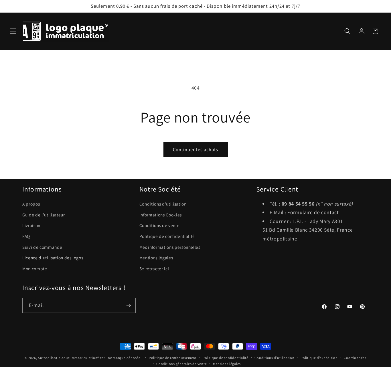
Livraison (31, 225)
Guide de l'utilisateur (43, 215)
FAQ (26, 236)
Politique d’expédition (319, 358)
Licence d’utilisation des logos (52, 258)
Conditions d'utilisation (163, 204)
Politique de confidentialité (167, 236)
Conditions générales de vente (181, 364)
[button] (13, 31)
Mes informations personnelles (169, 247)
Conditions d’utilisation (274, 358)
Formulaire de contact (313, 212)
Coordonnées (355, 358)
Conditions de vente (159, 225)
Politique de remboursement (173, 358)
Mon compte (34, 268)
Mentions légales (156, 258)
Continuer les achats (195, 149)
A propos (31, 204)
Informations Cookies (160, 215)
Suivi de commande (42, 247)
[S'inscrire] (128, 305)
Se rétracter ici (154, 268)
